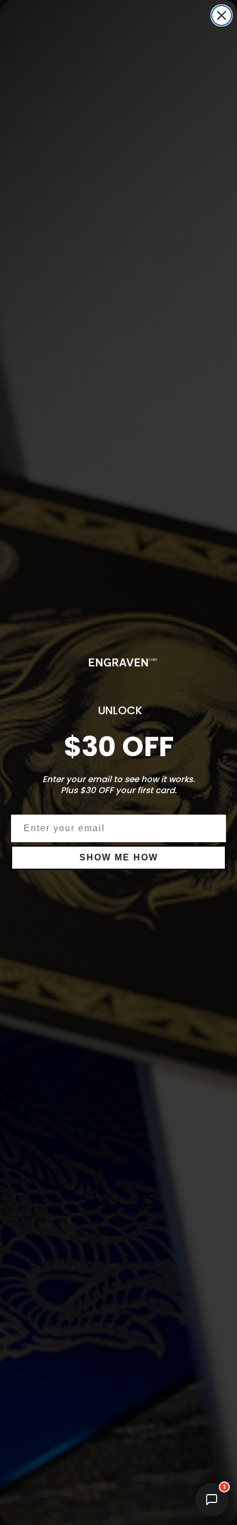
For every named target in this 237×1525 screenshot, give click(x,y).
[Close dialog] (221, 15)
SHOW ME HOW (118, 857)
